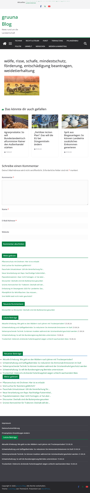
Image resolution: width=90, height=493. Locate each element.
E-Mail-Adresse (9, 220)
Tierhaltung (57, 41)
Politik (18, 46)
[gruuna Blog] (5, 43)
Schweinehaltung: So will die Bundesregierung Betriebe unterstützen (29, 335)
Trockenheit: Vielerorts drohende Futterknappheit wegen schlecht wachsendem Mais (35, 339)
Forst (45, 41)
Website (5, 232)
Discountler (6, 310)
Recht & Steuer (32, 41)
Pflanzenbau (72, 41)
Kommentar (8, 177)
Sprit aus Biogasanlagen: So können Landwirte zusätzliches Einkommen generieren (74, 140)
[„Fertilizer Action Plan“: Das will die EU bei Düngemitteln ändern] (45, 116)
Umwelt (28, 46)
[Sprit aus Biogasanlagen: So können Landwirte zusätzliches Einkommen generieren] (75, 116)
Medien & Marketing (58, 46)
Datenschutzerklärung (11, 428)
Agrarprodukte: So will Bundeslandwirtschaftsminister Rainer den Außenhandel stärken (14, 140)
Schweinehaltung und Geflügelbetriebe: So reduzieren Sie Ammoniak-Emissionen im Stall (37, 327)
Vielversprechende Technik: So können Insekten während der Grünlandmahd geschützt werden (39, 331)
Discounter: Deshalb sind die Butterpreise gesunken (34, 310)
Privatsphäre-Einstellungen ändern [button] (16, 433)
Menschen (40, 46)
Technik (18, 41)
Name (5, 209)
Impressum (6, 423)
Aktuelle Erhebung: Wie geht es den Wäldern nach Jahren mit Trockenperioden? (33, 323)
